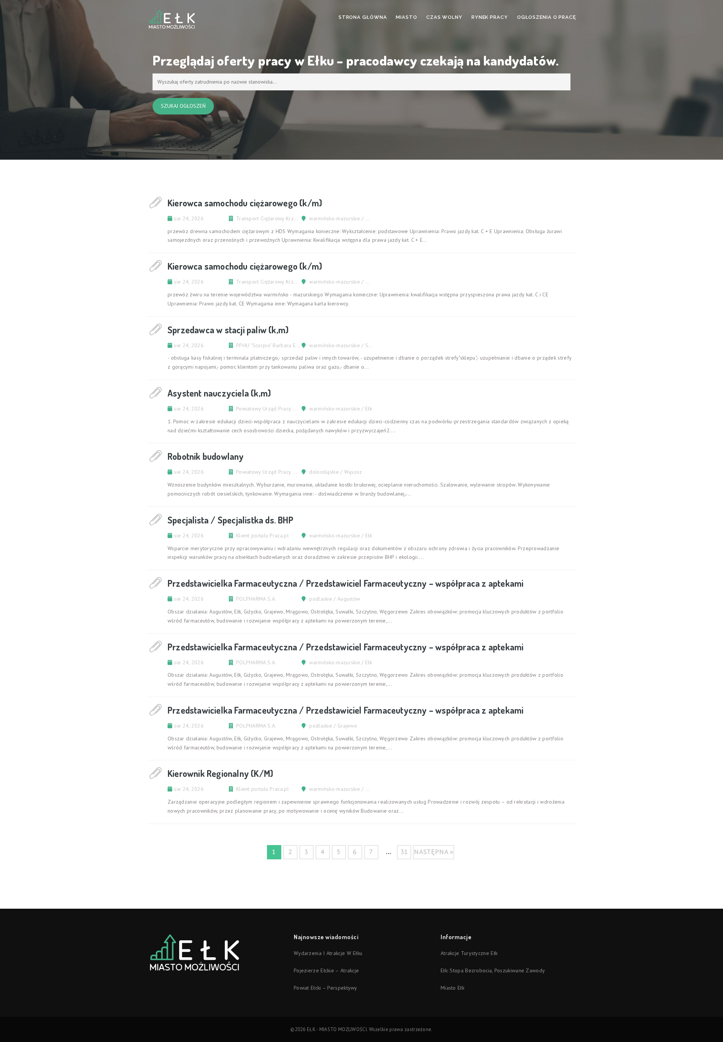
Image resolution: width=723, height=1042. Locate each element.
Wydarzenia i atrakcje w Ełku (328, 953)
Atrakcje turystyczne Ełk (469, 953)
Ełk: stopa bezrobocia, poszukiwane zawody (493, 970)
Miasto (406, 17)
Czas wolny (444, 17)
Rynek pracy (489, 17)
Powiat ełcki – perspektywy (325, 987)
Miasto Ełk (452, 987)
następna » (433, 851)
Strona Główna (363, 17)
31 (404, 851)
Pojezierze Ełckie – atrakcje (326, 970)
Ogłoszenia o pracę (546, 17)
